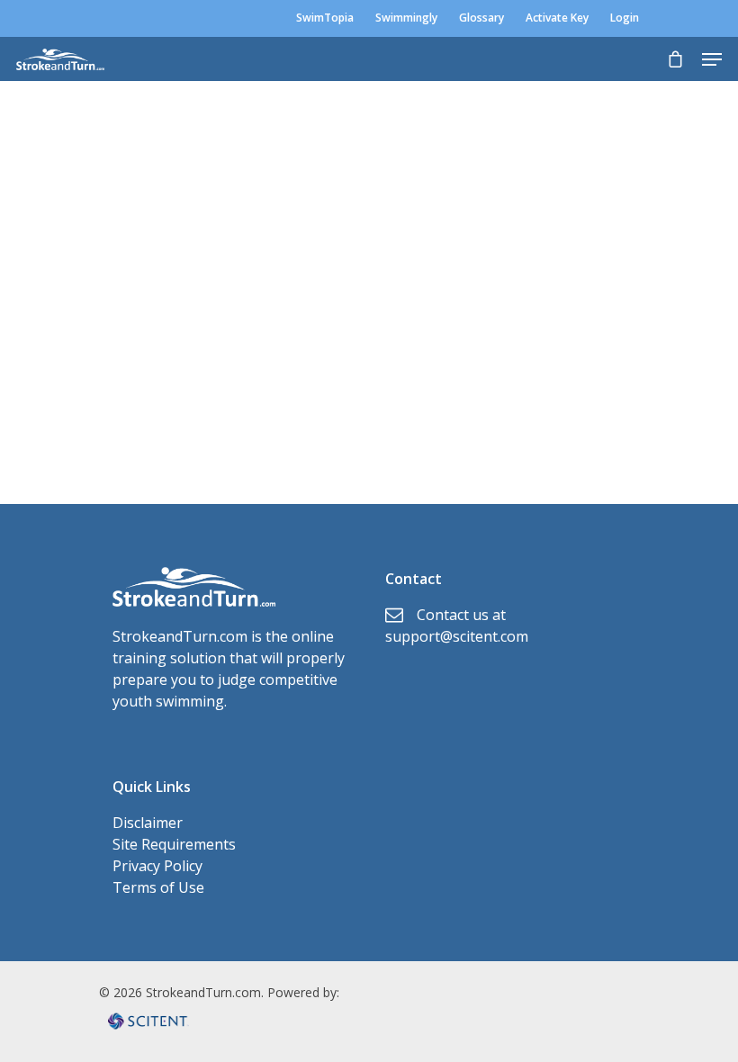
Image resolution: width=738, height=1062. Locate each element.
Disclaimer (147, 822)
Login (624, 17)
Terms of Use (158, 887)
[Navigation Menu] (712, 59)
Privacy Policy (157, 866)
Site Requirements (174, 844)
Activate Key (557, 17)
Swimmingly (406, 17)
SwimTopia (325, 17)
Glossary (481, 17)
